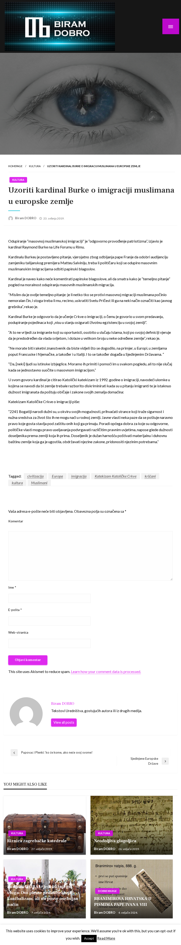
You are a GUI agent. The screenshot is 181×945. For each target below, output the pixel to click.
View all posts (63, 722)
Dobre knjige (107, 890)
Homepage (15, 166)
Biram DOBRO (26, 218)
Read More (106, 938)
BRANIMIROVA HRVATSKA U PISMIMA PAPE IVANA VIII (123, 901)
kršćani (150, 476)
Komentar (15, 521)
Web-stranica (18, 632)
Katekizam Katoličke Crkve (115, 476)
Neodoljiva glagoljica (115, 841)
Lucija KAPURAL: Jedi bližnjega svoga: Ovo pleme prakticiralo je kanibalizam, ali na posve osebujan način (42, 895)
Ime (12, 587)
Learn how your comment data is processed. (106, 671)
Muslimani (39, 482)
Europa (57, 476)
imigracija (78, 476)
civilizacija (35, 476)
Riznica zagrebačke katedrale (37, 841)
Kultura (35, 166)
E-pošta (15, 610)
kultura (17, 482)
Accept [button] (89, 938)
